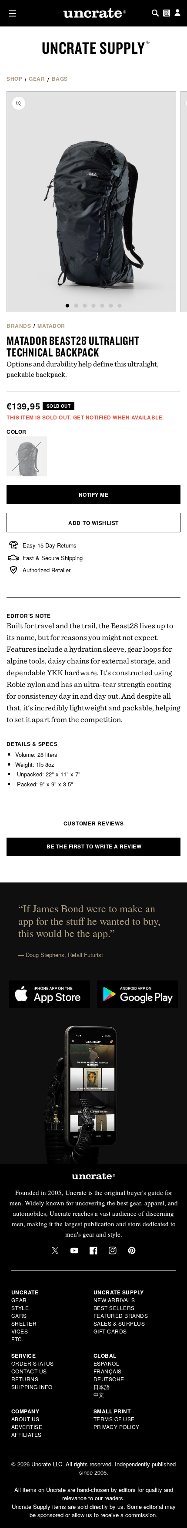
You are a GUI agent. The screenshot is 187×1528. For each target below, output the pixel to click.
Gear (37, 78)
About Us (25, 1418)
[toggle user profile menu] (177, 13)
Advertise (27, 1426)
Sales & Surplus (119, 1323)
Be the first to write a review (94, 846)
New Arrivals (114, 1300)
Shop (14, 78)
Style (20, 1307)
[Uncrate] (93, 13)
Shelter (24, 1323)
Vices (19, 1331)
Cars (19, 1315)
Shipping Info (32, 1386)
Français (108, 1371)
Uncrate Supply (93, 47)
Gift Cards (110, 1331)
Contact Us (29, 1371)
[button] (10, 13)
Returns (25, 1379)
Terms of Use (114, 1418)
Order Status (32, 1363)
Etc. (17, 1339)
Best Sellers (114, 1307)
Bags (60, 78)
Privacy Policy (117, 1426)
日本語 (102, 1386)
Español (107, 1363)
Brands (19, 325)
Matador (51, 325)
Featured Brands (121, 1315)
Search (155, 13)
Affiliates (26, 1434)
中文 (99, 1394)
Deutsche (109, 1379)
